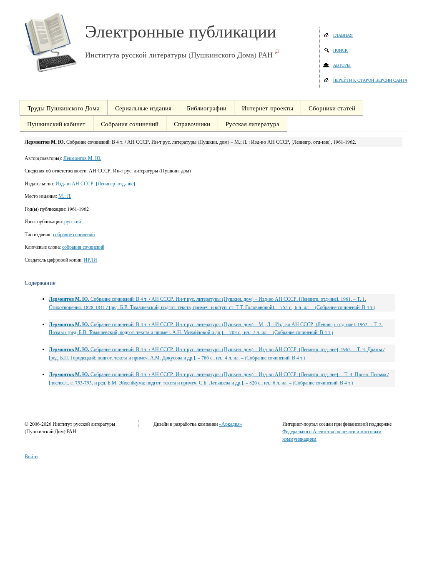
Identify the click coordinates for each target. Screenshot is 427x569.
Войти (31, 456)
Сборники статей (332, 108)
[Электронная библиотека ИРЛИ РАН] (55, 42)
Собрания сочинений (129, 124)
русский (72, 221)
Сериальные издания (143, 108)
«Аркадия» (230, 423)
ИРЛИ (90, 259)
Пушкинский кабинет (56, 124)
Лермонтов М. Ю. (82, 158)
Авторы (342, 65)
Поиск (340, 50)
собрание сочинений (74, 234)
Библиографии (206, 108)
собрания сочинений (83, 246)
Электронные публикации (180, 30)
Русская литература (252, 124)
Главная (343, 35)
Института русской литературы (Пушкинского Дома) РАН (179, 55)
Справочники (192, 124)
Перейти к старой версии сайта (370, 80)
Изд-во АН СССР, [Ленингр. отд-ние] (95, 183)
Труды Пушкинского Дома (64, 108)
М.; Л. (64, 195)
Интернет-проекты (267, 108)
